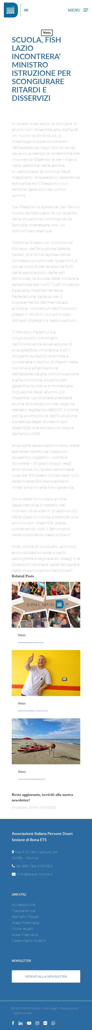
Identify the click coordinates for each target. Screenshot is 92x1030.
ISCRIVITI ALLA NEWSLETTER (46, 976)
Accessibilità (23, 904)
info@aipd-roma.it (35, 874)
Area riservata (25, 934)
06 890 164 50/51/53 (34, 866)
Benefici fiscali (25, 916)
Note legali (22, 928)
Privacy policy (69, 1008)
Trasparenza (23, 910)
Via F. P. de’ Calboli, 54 (36, 852)
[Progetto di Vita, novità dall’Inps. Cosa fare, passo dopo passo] (46, 684)
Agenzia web (23, 1013)
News (47, 32)
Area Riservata (25, 922)
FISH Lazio (40, 213)
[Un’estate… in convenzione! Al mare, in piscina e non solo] (46, 752)
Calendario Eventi (29, 940)
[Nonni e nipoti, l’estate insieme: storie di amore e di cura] (46, 616)
